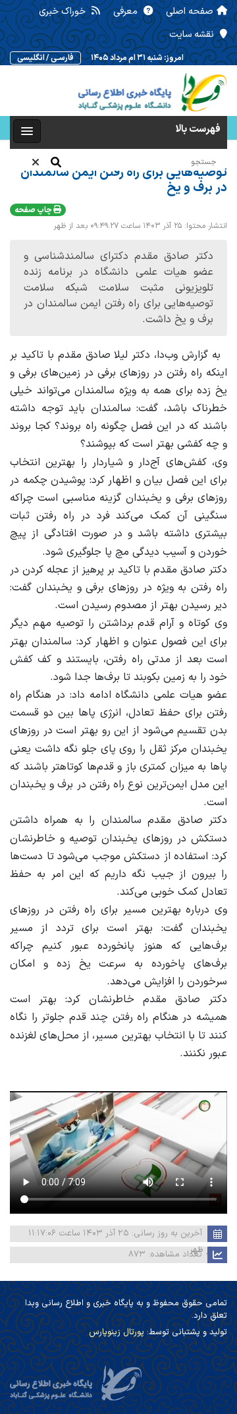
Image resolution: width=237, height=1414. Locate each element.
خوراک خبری (63, 11)
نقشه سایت (193, 35)
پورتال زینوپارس (116, 1332)
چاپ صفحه (33, 210)
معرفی (126, 11)
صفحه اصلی (189, 11)
